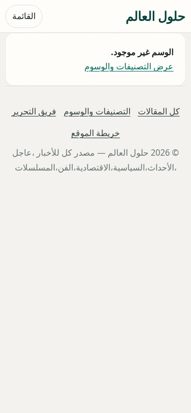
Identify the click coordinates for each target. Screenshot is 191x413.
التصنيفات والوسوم (97, 111)
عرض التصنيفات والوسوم (128, 66)
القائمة (24, 16)
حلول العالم (156, 15)
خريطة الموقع (95, 133)
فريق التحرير (34, 111)
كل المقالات (159, 111)
